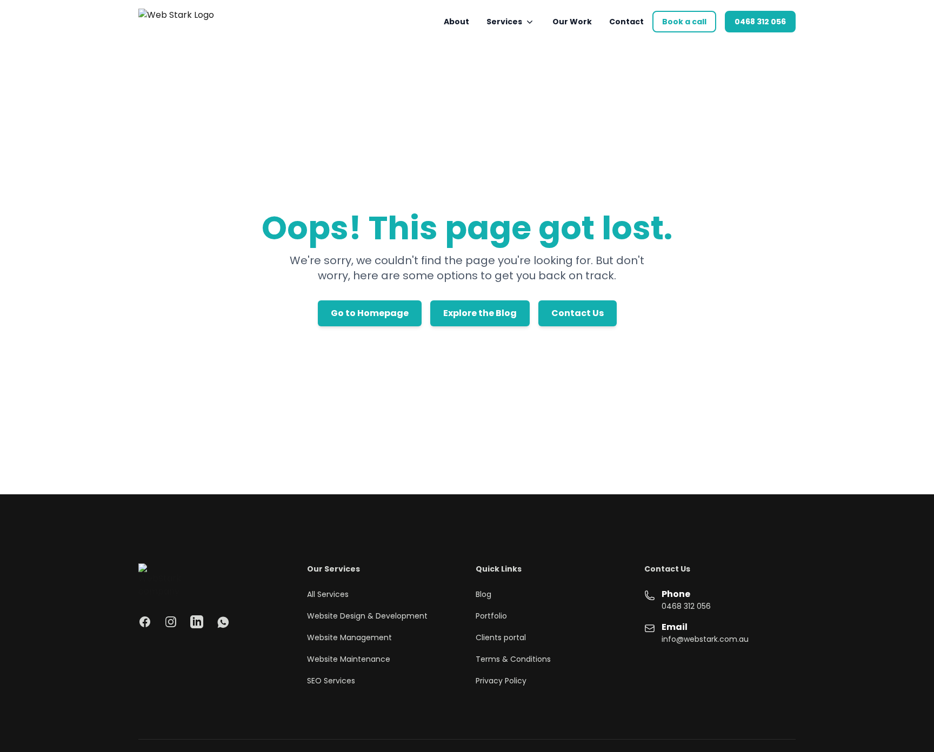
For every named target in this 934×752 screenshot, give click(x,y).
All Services (328, 594)
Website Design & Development (367, 615)
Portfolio (491, 615)
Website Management (349, 637)
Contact (626, 21)
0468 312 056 (760, 21)
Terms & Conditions (513, 659)
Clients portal (501, 637)
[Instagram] (170, 621)
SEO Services (331, 680)
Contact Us (577, 313)
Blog (483, 594)
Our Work (572, 21)
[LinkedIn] (196, 621)
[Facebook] (144, 621)
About (456, 21)
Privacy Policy (501, 680)
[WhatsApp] (222, 621)
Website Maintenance (348, 659)
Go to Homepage (370, 313)
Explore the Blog (480, 313)
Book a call (684, 21)
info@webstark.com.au (705, 639)
